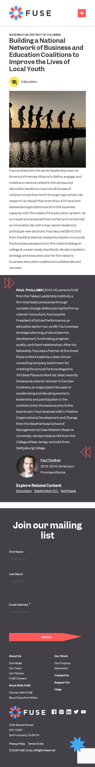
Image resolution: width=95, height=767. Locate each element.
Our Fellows (16, 673)
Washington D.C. (46, 491)
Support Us (62, 682)
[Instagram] (61, 712)
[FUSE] (30, 13)
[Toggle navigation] (82, 13)
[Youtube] (83, 712)
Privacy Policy (17, 743)
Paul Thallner (51, 460)
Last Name (16, 574)
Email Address (19, 604)
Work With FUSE (20, 685)
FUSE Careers (18, 678)
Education (29, 82)
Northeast (68, 491)
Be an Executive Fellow (23, 697)
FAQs (58, 689)
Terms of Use (35, 743)
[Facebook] (54, 712)
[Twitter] (76, 712)
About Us (15, 656)
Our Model (15, 663)
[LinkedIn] (68, 712)
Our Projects (62, 663)
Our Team (15, 668)
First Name (16, 552)
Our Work (61, 656)
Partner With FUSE (21, 692)
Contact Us (61, 675)
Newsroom (61, 668)
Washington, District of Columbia (35, 34)
